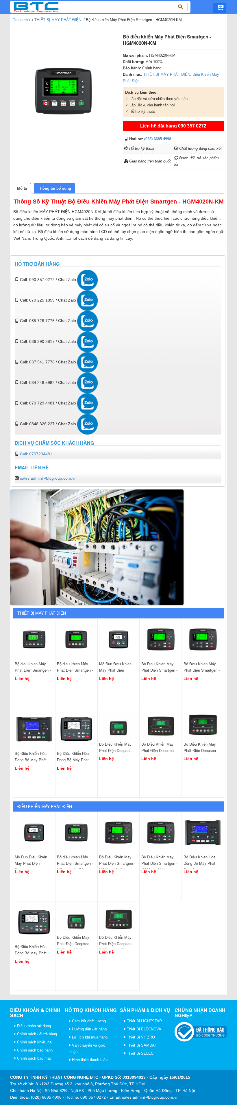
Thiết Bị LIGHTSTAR (144, 1021)
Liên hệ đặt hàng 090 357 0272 (173, 125)
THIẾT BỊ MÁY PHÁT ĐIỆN (57, 20)
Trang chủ (21, 20)
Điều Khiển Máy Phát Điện (44, 806)
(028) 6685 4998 (157, 139)
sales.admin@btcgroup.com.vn (48, 478)
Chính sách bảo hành (34, 1050)
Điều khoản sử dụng (33, 1026)
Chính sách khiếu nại (34, 1042)
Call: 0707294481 (36, 454)
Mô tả (22, 188)
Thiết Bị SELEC (139, 1053)
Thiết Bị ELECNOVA (143, 1029)
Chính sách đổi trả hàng (36, 1034)
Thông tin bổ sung (54, 188)
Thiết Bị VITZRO (140, 1037)
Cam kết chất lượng (88, 1021)
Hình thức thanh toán (89, 1060)
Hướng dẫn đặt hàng (89, 1029)
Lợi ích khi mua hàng (89, 1037)
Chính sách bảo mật (33, 1058)
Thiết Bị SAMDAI (141, 1045)
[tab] (22, 188)
